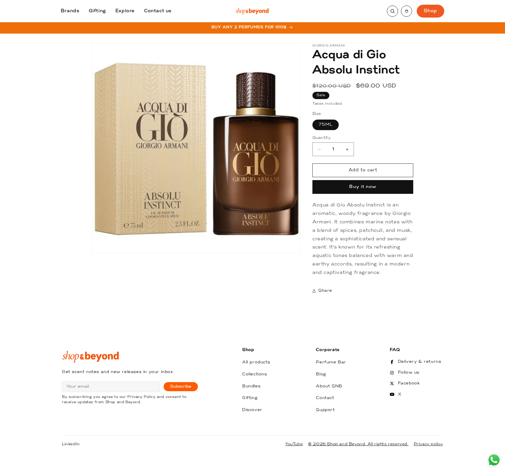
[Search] (392, 11)
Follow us (408, 372)
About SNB (329, 386)
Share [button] (325, 291)
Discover (252, 410)
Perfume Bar (331, 362)
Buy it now (362, 187)
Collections (254, 374)
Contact (325, 398)
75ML (326, 125)
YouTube (294, 444)
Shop (430, 11)
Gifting (97, 11)
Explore (125, 11)
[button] (406, 11)
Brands (70, 11)
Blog (321, 374)
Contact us (158, 11)
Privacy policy (428, 444)
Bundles (251, 386)
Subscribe (180, 386)
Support (325, 410)
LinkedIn (71, 444)
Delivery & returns (419, 362)
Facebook (409, 383)
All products (256, 362)
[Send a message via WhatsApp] (494, 460)
